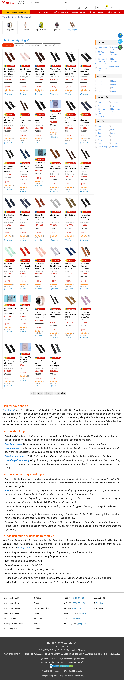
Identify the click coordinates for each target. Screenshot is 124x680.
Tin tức (72, 8)
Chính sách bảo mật (12, 608)
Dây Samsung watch (15, 456)
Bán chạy (8, 45)
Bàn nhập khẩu (78, 12)
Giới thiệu (38, 598)
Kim (7, 490)
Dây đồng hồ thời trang (17, 460)
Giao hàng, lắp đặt (11, 618)
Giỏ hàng (102, 7)
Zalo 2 (120, 41)
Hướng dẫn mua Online (13, 624)
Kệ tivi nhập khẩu (96, 12)
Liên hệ (37, 629)
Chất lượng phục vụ (12, 629)
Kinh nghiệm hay (86, 8)
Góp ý (36, 613)
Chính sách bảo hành (12, 598)
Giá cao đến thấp (52, 45)
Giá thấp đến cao (34, 45)
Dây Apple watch (13, 448)
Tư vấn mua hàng (41, 608)
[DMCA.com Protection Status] (66, 666)
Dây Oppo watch (13, 444)
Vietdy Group (24, 547)
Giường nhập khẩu (61, 12)
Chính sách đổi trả (11, 603)
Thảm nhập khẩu (114, 12)
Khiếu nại (38, 618)
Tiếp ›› (63, 393)
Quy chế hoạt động (11, 613)
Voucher (37, 624)
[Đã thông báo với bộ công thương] (54, 666)
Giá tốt (20, 45)
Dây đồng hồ (8, 410)
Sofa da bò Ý (44, 12)
